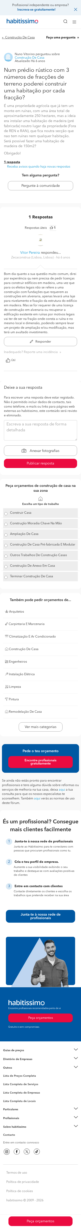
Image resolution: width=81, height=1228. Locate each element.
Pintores (8, 1091)
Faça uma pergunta (61, 37)
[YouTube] (26, 1151)
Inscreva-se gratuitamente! (36, 9)
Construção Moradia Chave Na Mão (36, 523)
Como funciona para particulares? (24, 1114)
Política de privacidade (22, 1182)
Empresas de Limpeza (16, 1068)
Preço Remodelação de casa (21, 1059)
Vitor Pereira (30, 253)
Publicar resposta (40, 463)
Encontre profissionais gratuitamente (40, 762)
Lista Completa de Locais (19, 1101)
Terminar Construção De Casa (31, 576)
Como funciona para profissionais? (25, 1123)
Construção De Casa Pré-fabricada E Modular (42, 544)
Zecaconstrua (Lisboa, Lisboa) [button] (32, 257)
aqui (62, 789)
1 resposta (12, 162)
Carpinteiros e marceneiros (20, 1099)
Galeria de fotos (13, 1080)
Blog (6, 1072)
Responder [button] (43, 341)
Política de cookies (19, 1191)
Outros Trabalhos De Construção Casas (38, 555)
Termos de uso (16, 1172)
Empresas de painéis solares (21, 1064)
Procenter (9, 1084)
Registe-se (9, 1118)
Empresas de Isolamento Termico (24, 1087)
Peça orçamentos (40, 1221)
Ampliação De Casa (24, 534)
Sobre (7, 1131)
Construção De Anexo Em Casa (32, 565)
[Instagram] (6, 1151)
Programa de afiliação (16, 1139)
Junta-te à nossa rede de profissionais (41, 916)
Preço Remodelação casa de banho (25, 1055)
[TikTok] (36, 1151)
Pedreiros (9, 1095)
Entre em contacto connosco (21, 1142)
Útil (13, 360)
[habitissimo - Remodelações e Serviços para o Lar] (18, 22)
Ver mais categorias (40, 727)
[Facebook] (16, 1151)
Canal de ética (12, 1135)
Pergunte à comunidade (40, 186)
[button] (40, 1050)
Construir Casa (20, 513)
